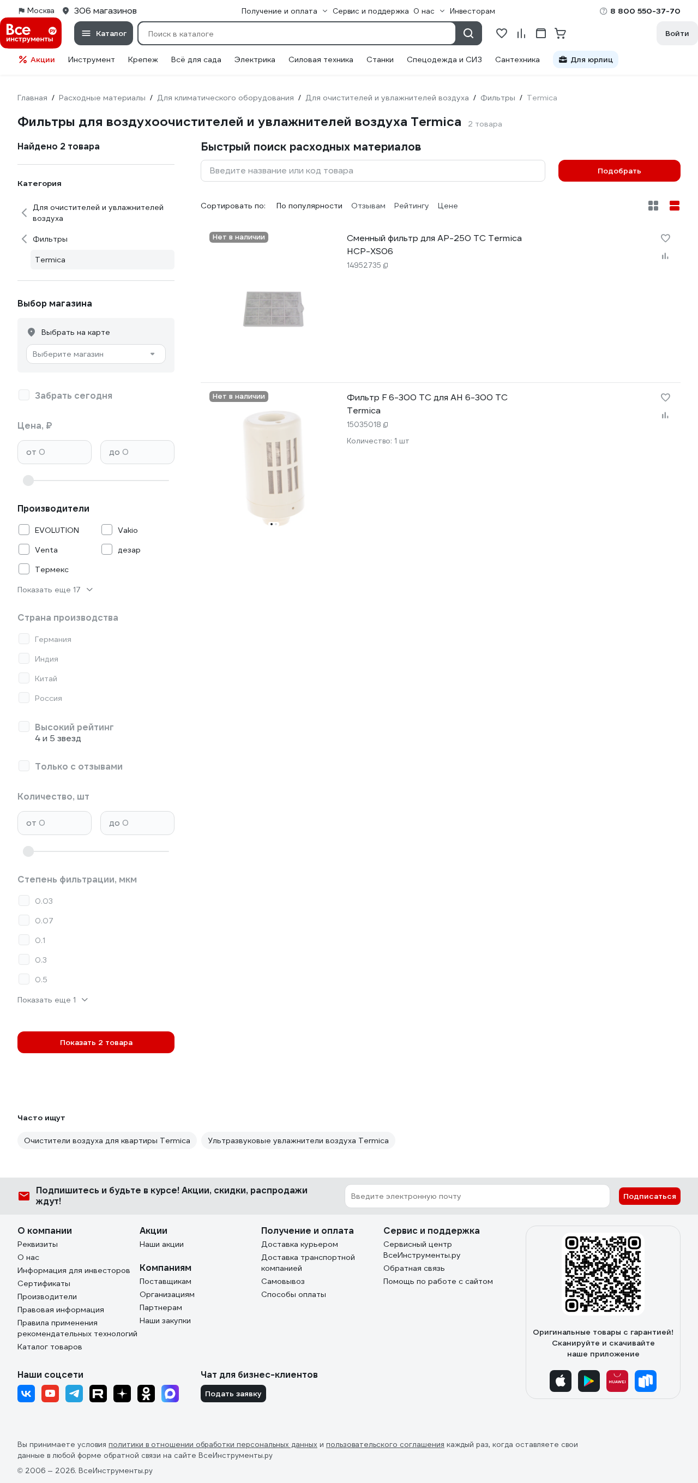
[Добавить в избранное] (665, 238)
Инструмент (91, 59)
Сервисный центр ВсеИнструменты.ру (422, 1249)
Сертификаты (43, 1283)
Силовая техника (320, 59)
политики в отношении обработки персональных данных (213, 1444)
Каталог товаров (49, 1347)
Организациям (167, 1294)
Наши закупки (165, 1320)
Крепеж (143, 59)
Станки (380, 59)
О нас (28, 1257)
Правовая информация (60, 1309)
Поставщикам (165, 1281)
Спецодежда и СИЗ (444, 59)
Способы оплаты (293, 1294)
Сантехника (517, 59)
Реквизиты (37, 1244)
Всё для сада (196, 59)
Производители (47, 1296)
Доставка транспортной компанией (308, 1262)
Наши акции (162, 1244)
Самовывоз (283, 1281)
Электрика (254, 59)
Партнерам (161, 1307)
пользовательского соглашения (385, 1444)
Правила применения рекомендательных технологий (77, 1328)
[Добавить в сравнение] (665, 256)
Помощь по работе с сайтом (438, 1281)
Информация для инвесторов (73, 1270)
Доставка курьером (299, 1244)
